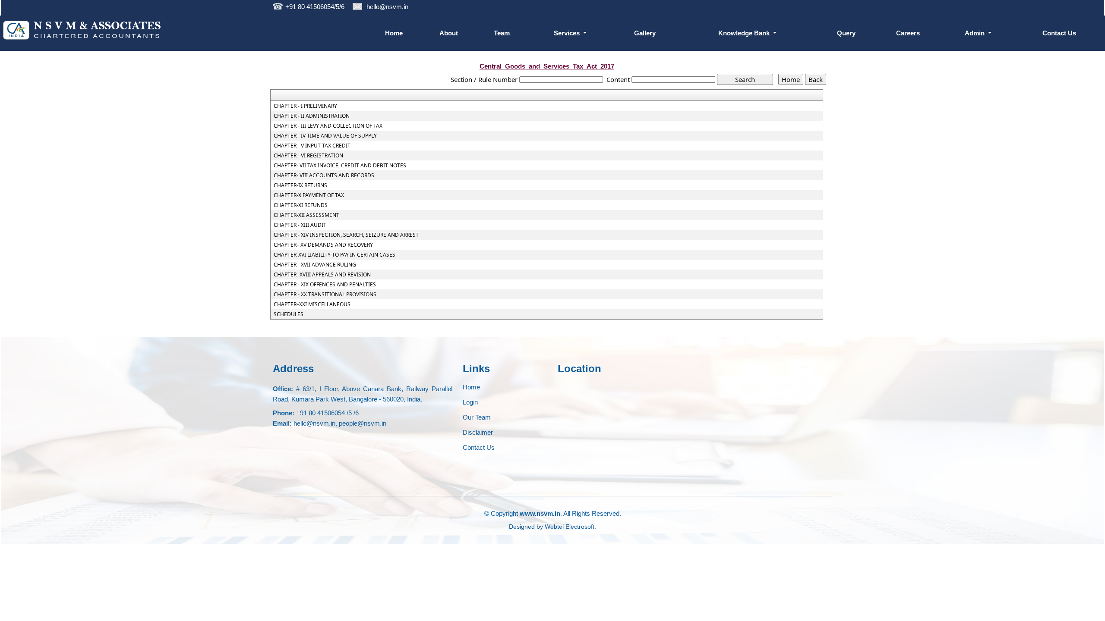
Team (502, 33)
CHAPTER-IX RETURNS (300, 185)
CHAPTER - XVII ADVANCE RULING (315, 264)
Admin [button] (975, 33)
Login (470, 402)
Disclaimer (478, 432)
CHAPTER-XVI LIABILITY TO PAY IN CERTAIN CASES (334, 254)
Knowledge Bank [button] (744, 33)
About (448, 33)
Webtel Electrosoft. (570, 526)
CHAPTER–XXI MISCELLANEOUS (312, 304)
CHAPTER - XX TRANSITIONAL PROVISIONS (325, 294)
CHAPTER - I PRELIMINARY (305, 106)
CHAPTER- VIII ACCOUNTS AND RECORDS (324, 175)
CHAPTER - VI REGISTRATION (308, 155)
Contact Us (1059, 33)
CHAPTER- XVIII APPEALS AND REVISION (322, 274)
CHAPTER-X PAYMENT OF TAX (309, 195)
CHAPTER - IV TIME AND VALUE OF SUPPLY (325, 135)
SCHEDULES (288, 314)
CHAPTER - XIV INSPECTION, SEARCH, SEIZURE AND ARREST (346, 235)
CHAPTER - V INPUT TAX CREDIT (312, 145)
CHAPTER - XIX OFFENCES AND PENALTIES (325, 284)
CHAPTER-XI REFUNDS (301, 205)
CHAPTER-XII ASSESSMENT (306, 215)
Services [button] (567, 33)
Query (846, 33)
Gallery (645, 33)
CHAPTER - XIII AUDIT (300, 225)
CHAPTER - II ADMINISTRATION (312, 116)
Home (394, 33)
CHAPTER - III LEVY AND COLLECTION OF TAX (328, 125)
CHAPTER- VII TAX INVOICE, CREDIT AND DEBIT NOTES (340, 165)
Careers (908, 33)
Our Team (477, 417)
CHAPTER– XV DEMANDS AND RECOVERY (323, 245)
